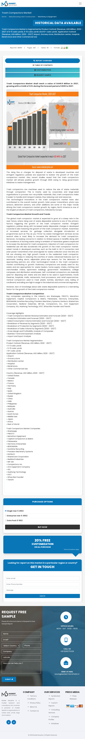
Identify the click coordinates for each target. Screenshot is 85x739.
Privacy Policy (35, 703)
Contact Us (34, 711)
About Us (33, 707)
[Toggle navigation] (80, 3)
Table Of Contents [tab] (43, 65)
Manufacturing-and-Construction (22, 17)
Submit (8, 679)
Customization (42, 70)
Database (55, 723)
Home (4, 17)
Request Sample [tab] (42, 75)
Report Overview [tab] (42, 60)
